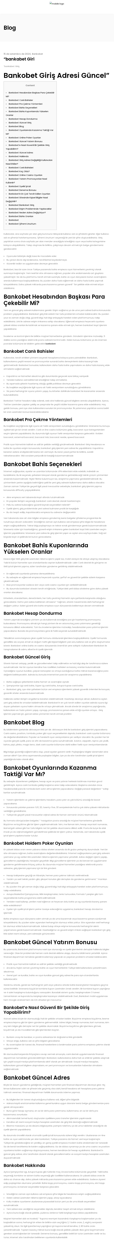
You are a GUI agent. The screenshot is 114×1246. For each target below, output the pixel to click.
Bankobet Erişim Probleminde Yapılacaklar (30, 208)
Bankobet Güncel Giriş (20, 122)
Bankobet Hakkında (19, 156)
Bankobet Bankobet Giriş (21, 205)
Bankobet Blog (16, 126)
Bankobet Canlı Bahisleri (21, 167)
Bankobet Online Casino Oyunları (25, 175)
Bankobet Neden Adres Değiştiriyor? (27, 212)
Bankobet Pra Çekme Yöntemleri (25, 103)
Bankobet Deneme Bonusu (22, 190)
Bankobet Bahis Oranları (21, 216)
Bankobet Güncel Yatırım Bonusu (25, 141)
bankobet (51, 343)
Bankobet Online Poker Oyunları (25, 137)
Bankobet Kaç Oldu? (19, 171)
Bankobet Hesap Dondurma (23, 118)
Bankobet (37, 54)
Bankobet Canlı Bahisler (21, 100)
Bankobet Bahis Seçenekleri (23, 107)
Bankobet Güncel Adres (21, 152)
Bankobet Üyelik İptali (20, 186)
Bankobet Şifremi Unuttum (22, 223)
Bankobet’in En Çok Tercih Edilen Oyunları (29, 193)
